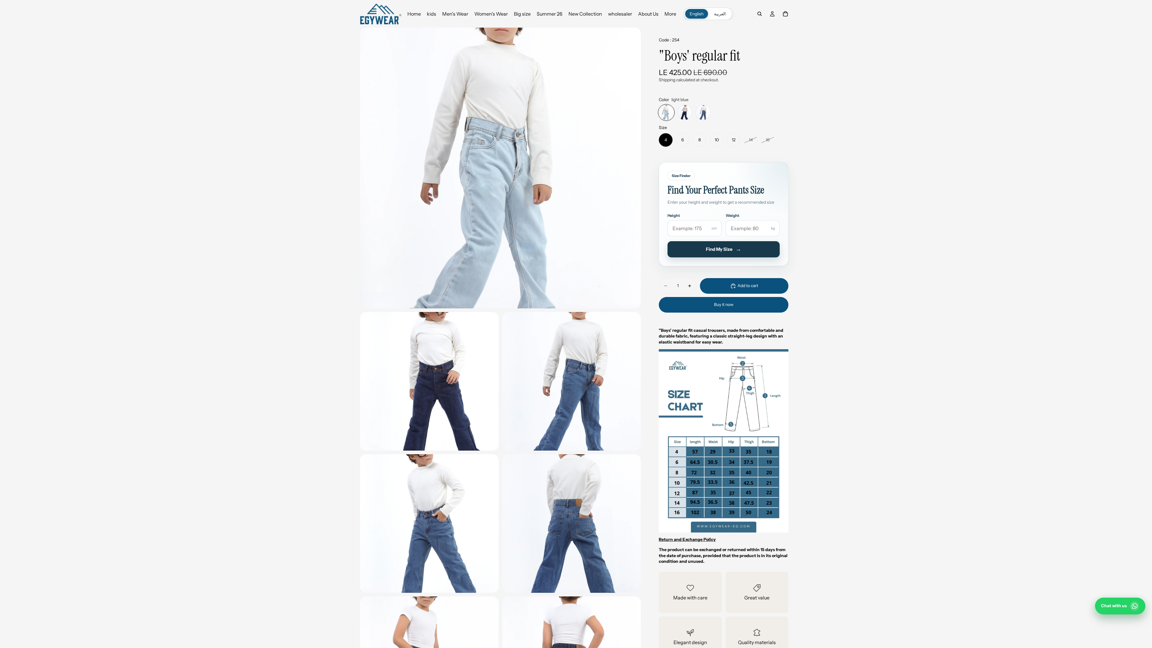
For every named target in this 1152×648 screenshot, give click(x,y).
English (697, 13)
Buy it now (724, 304)
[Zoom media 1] (500, 168)
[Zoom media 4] (429, 523)
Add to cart (747, 285)
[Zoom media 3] (571, 381)
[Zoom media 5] (571, 523)
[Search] (759, 13)
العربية (720, 13)
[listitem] (670, 13)
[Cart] (785, 13)
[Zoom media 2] (429, 381)
